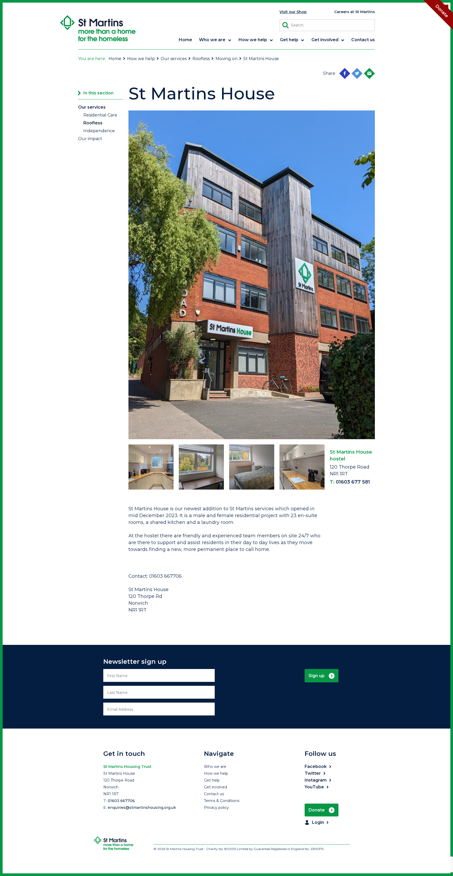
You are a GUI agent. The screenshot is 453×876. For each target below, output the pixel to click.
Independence (99, 130)
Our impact (90, 138)
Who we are (215, 766)
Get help (212, 780)
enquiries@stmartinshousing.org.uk (142, 807)
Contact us (214, 794)
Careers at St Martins (354, 11)
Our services (174, 58)
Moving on (226, 58)
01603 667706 (121, 800)
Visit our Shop (293, 11)
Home (115, 58)
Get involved (215, 787)
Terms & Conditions (221, 800)
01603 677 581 (353, 482)
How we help (141, 58)
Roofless (201, 58)
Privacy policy (216, 807)
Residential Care (100, 115)
